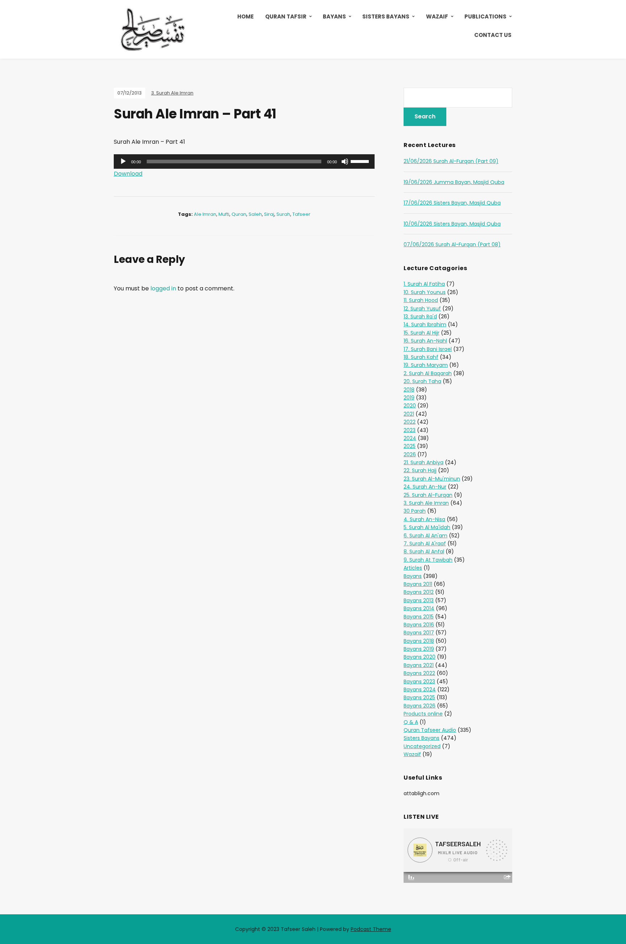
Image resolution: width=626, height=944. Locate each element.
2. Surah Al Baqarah (428, 373)
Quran (238, 214)
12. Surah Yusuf (422, 308)
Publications (485, 16)
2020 (410, 405)
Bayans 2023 (419, 681)
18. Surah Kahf (421, 357)
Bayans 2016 (419, 624)
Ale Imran (205, 214)
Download (128, 173)
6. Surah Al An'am (425, 535)
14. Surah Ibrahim (425, 324)
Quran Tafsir (285, 16)
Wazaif (437, 16)
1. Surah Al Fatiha (424, 284)
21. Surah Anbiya (423, 462)
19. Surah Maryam (426, 365)
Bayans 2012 (419, 592)
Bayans (334, 16)
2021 (409, 414)
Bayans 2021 (419, 665)
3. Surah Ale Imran (172, 92)
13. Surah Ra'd (420, 316)
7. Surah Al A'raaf (425, 543)
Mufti (223, 214)
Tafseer (301, 214)
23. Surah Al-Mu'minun (432, 478)
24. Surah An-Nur (425, 486)
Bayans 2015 (419, 616)
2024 (410, 438)
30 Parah (415, 511)
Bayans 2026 (419, 705)
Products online (423, 713)
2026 (410, 454)
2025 (410, 446)
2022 (410, 421)
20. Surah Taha (422, 381)
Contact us (493, 35)
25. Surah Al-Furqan (428, 495)
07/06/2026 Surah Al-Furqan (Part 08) (452, 244)
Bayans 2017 (419, 632)
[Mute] (345, 161)
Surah (283, 214)
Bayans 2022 (419, 673)
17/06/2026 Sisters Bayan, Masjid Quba (452, 202)
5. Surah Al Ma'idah (427, 527)
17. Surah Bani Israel (428, 349)
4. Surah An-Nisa (424, 519)
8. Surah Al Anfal (424, 551)
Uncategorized (422, 746)
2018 (409, 389)
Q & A (411, 722)
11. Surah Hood (421, 300)
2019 (409, 397)
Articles (413, 567)
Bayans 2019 (419, 649)
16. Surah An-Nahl (425, 340)
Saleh (255, 214)
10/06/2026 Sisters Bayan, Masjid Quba (452, 223)
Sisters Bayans (385, 16)
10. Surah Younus (425, 292)
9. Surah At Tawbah (428, 559)
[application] (244, 161)
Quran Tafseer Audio (430, 730)
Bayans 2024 (420, 689)
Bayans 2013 (419, 600)
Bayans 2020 (419, 656)
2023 (410, 430)
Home (245, 16)
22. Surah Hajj (420, 470)
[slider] (361, 160)
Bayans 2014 (419, 608)
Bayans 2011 (418, 584)
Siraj (269, 214)
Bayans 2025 (419, 697)
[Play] (123, 161)
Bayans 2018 (419, 641)
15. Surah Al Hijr (421, 332)
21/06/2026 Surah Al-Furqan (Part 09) (451, 161)
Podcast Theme (371, 929)
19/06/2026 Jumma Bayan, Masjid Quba (454, 182)
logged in (163, 288)
